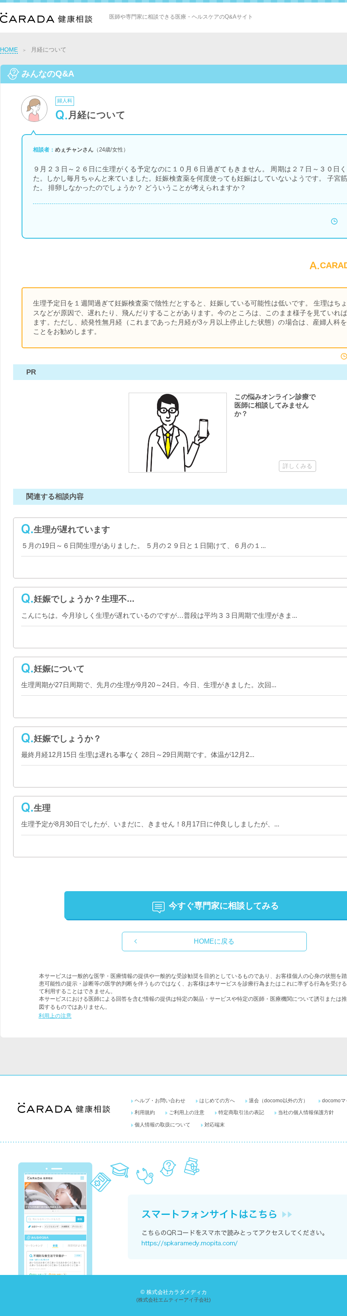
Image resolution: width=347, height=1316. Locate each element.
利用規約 (145, 1112)
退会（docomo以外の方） (278, 1101)
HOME (9, 49)
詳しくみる (297, 466)
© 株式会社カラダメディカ (173, 1292)
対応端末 (214, 1125)
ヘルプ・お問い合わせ (160, 1101)
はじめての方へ (217, 1101)
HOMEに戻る (214, 941)
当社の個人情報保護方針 (306, 1112)
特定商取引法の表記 (241, 1112)
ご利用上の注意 (186, 1112)
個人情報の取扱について (162, 1125)
